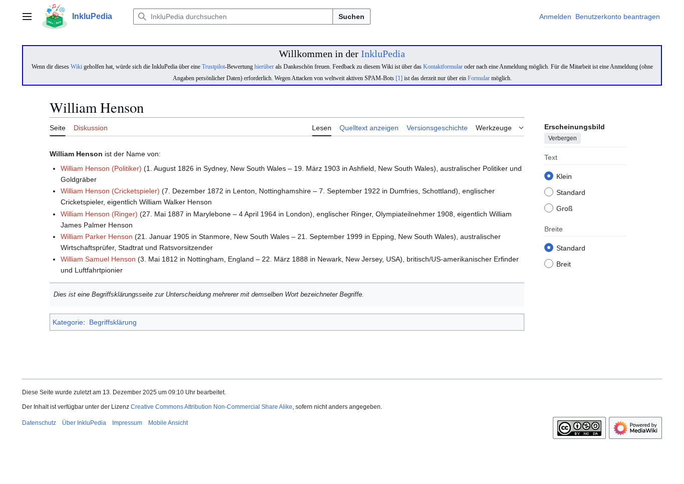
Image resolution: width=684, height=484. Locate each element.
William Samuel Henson (98, 259)
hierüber (264, 66)
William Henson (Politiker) (101, 168)
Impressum (127, 422)
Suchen (351, 17)
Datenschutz (39, 422)
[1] (399, 78)
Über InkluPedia (84, 422)
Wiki (76, 66)
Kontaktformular (443, 66)
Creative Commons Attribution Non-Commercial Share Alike (211, 406)
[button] (27, 17)
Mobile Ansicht (168, 422)
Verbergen (562, 138)
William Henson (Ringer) (99, 214)
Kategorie (68, 322)
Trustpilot (213, 66)
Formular (479, 78)
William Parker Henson (97, 236)
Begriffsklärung (113, 322)
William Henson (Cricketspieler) (110, 191)
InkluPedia (383, 53)
